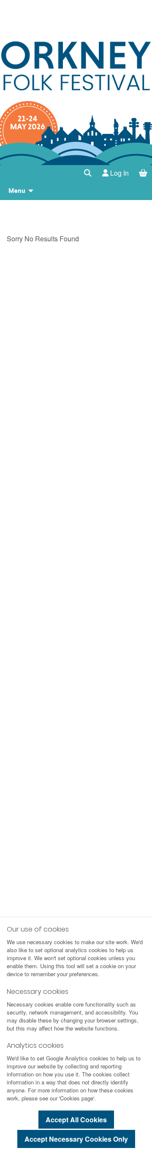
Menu (16, 191)
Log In (119, 173)
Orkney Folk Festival (76, 65)
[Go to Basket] (143, 173)
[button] (87, 173)
